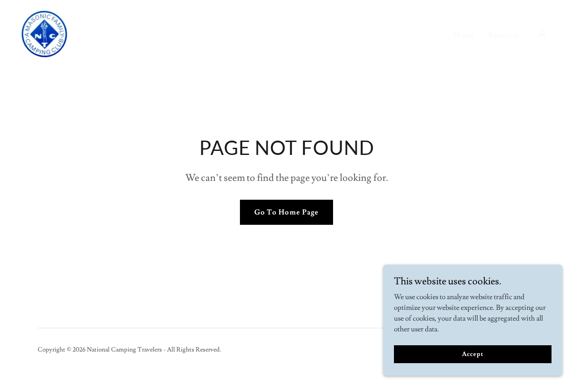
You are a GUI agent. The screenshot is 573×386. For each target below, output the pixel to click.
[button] (543, 34)
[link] (44, 32)
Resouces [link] (503, 35)
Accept (472, 354)
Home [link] (464, 35)
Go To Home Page (286, 212)
